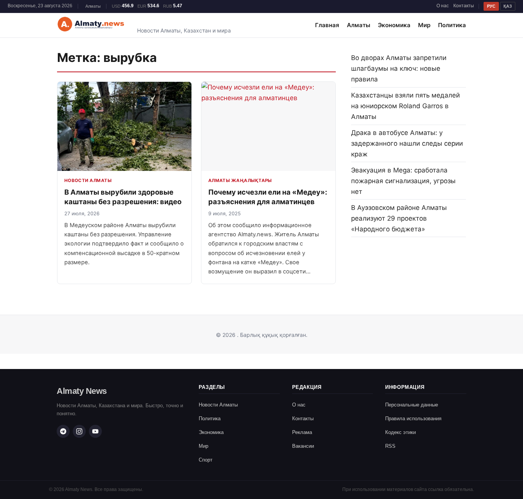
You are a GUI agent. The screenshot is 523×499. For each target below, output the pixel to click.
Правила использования (413, 418)
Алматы (358, 25)
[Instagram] (79, 431)
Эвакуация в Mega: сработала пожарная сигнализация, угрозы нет (403, 180)
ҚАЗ (507, 6)
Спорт (205, 460)
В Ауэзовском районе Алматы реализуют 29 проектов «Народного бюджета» (399, 218)
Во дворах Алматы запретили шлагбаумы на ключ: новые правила (398, 68)
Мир (424, 25)
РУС (491, 6)
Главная (327, 25)
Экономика (394, 25)
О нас (442, 5)
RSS (390, 446)
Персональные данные (411, 405)
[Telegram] (63, 431)
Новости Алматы (87, 180)
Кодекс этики (400, 432)
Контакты (463, 5)
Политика (452, 25)
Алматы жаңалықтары (240, 180)
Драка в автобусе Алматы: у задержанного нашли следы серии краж (407, 143)
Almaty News (82, 391)
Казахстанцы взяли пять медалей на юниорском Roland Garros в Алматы (405, 105)
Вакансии (303, 446)
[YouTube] (95, 431)
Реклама (302, 432)
